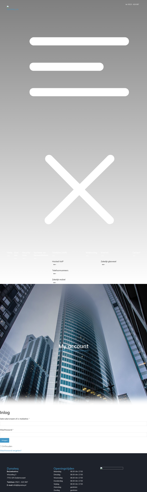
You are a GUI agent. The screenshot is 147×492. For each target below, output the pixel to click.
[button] (79, 128)
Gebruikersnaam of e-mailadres (15, 419)
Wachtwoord (7, 430)
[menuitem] (67, 261)
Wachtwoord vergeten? (10, 450)
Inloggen (5, 440)
